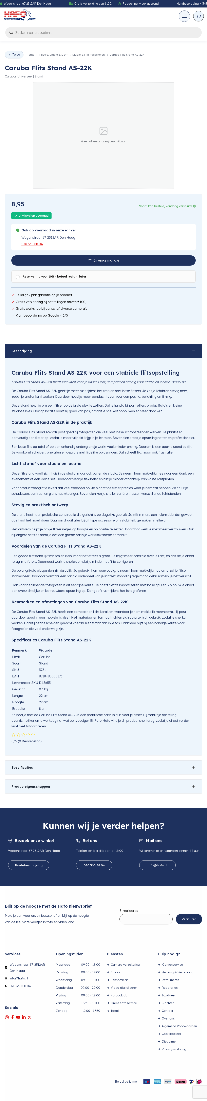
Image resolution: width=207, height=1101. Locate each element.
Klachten (168, 1003)
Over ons (168, 1018)
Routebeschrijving (29, 865)
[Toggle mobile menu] (184, 16)
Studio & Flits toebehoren (88, 54)
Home (30, 54)
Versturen (189, 919)
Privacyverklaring (174, 1049)
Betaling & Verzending (177, 972)
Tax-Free (168, 995)
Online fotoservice (124, 1003)
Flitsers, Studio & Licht (53, 54)
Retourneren (170, 980)
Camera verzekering (125, 964)
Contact (167, 1011)
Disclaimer (169, 1041)
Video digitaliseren (124, 988)
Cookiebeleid (171, 1034)
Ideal (115, 1011)
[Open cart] (198, 16)
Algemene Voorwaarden (179, 1026)
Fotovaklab (119, 995)
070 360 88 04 (32, 244)
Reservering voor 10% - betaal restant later (54, 276)
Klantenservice (172, 964)
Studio (115, 972)
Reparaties (170, 988)
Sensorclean (119, 980)
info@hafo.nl (157, 865)
